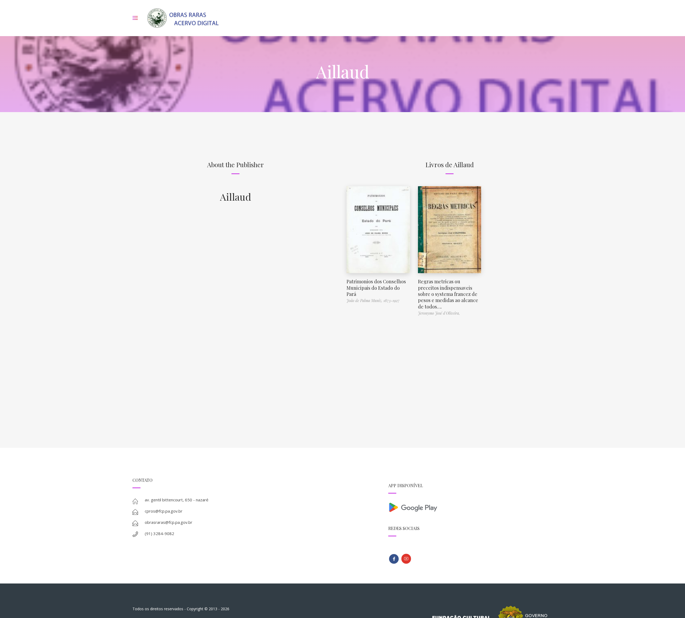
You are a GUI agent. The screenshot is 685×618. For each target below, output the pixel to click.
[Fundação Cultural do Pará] (406, 559)
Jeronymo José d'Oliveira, (439, 313)
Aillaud (235, 196)
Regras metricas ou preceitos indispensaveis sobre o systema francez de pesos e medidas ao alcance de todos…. (448, 294)
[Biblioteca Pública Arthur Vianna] (394, 559)
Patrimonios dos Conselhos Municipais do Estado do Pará (376, 287)
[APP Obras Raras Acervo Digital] (470, 507)
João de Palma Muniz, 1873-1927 (373, 300)
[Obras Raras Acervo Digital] (183, 18)
